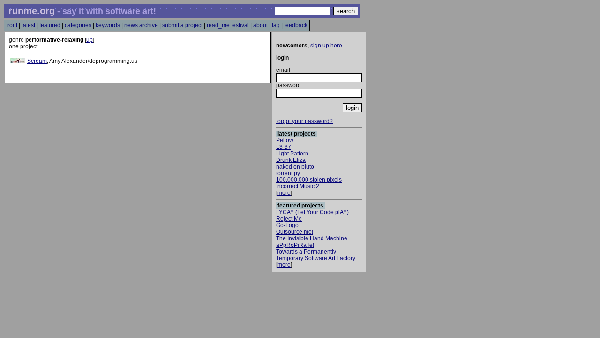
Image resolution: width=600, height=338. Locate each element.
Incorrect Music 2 (297, 186)
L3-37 (283, 147)
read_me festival (228, 25)
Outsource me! (294, 232)
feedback (296, 25)
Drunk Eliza (291, 160)
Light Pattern (292, 153)
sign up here (326, 45)
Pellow (284, 140)
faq (276, 25)
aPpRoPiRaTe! (295, 245)
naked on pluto (295, 166)
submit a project (182, 25)
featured (49, 25)
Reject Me (289, 218)
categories (78, 25)
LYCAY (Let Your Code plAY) (312, 212)
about (260, 25)
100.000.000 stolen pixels (309, 180)
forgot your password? (304, 121)
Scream (37, 61)
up (89, 40)
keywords (108, 25)
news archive (141, 25)
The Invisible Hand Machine (311, 238)
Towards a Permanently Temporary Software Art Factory (315, 254)
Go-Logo (287, 225)
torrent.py (288, 173)
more (284, 193)
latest (28, 25)
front (11, 25)
